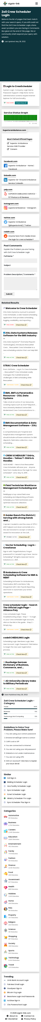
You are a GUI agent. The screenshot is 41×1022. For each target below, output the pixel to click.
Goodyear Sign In (14, 988)
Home (11, 901)
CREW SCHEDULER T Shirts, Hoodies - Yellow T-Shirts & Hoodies (19, 458)
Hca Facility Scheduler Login (19, 786)
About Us (14, 1016)
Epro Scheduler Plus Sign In (18, 802)
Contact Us (29, 1016)
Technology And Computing (14, 716)
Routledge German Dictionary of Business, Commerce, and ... (16, 665)
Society (11, 943)
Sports (11, 950)
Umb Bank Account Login (18, 980)
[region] (20, 60)
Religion (11, 922)
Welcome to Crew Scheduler (21, 308)
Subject (7, 265)
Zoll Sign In (11, 778)
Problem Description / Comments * (19, 274)
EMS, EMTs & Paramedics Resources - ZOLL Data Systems (18, 395)
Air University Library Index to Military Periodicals (19, 682)
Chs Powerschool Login (17, 1004)
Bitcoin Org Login (14, 992)
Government (14, 879)
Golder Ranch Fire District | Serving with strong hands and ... (19, 518)
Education (12, 837)
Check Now (20, 103)
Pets (10, 908)
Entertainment (14, 844)
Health (11, 886)
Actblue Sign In (13, 1000)
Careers (13, 149)
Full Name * (9, 256)
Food (10, 872)
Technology (13, 957)
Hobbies (12, 893)
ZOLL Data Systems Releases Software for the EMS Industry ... (20, 335)
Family (11, 851)
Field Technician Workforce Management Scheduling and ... (20, 488)
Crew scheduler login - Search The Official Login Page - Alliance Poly (20, 607)
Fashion (11, 858)
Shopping (12, 936)
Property (12, 915)
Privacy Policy (30, 1019)
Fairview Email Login (15, 984)
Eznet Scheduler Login (16, 794)
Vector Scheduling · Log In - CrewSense (19, 546)
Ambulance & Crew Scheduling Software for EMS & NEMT (20, 575)
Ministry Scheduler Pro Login (19, 798)
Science (11, 929)
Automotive (13, 815)
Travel (6, 707)
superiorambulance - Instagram (22, 208)
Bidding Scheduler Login (17, 782)
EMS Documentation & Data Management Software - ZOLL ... (20, 425)
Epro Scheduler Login (16, 790)
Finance (11, 865)
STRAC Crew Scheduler (16, 365)
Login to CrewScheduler (18, 86)
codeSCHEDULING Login (16, 637)
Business (7, 711)
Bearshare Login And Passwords (20, 996)
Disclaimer (13, 1019)
